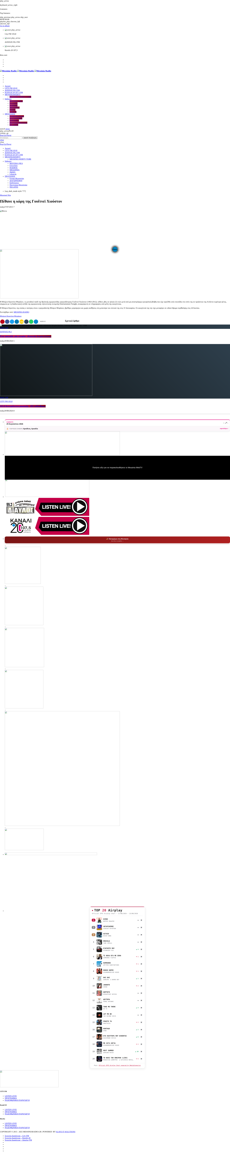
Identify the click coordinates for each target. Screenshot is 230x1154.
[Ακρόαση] (99, 920)
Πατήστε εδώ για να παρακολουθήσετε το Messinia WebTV (117, 468)
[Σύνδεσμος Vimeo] (25, 71)
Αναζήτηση (30, 138)
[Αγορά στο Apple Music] (141, 920)
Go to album (5, 26)
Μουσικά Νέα (5, 195)
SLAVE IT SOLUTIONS (65, 1132)
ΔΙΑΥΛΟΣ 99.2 (6, 332)
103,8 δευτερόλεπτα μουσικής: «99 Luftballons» (23, 406)
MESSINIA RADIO (21, 312)
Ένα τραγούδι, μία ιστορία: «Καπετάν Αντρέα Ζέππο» (25, 336)
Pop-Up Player (5, 135)
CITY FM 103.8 (6, 401)
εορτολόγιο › (224, 428)
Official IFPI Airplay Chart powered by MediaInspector (120, 1065)
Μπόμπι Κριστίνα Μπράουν (11, 316)
